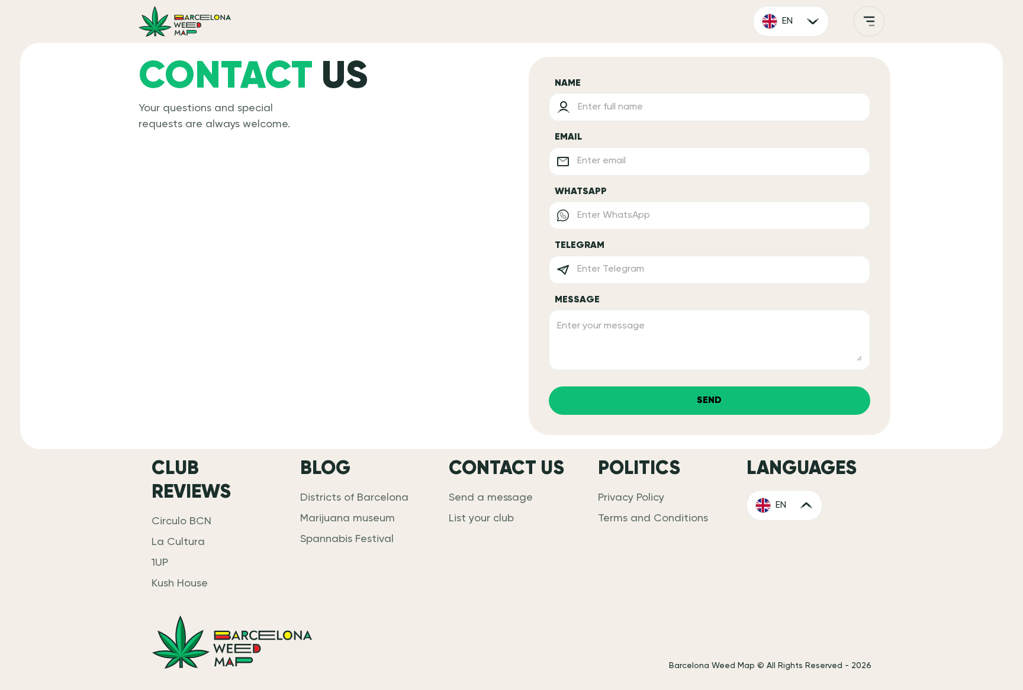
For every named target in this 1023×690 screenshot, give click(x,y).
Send (709, 400)
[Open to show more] (869, 21)
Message (577, 300)
